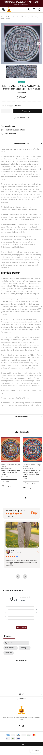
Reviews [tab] (9, 636)
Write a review (21, 627)
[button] (21, 606)
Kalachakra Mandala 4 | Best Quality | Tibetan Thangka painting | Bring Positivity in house (31, 473)
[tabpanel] (11, 465)
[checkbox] (8, 653)
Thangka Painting (6, 468)
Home (21, 15)
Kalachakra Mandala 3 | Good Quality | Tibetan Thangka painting (10, 472)
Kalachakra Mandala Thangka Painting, (10, 465)
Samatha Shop (9, 9)
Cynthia (13, 550)
